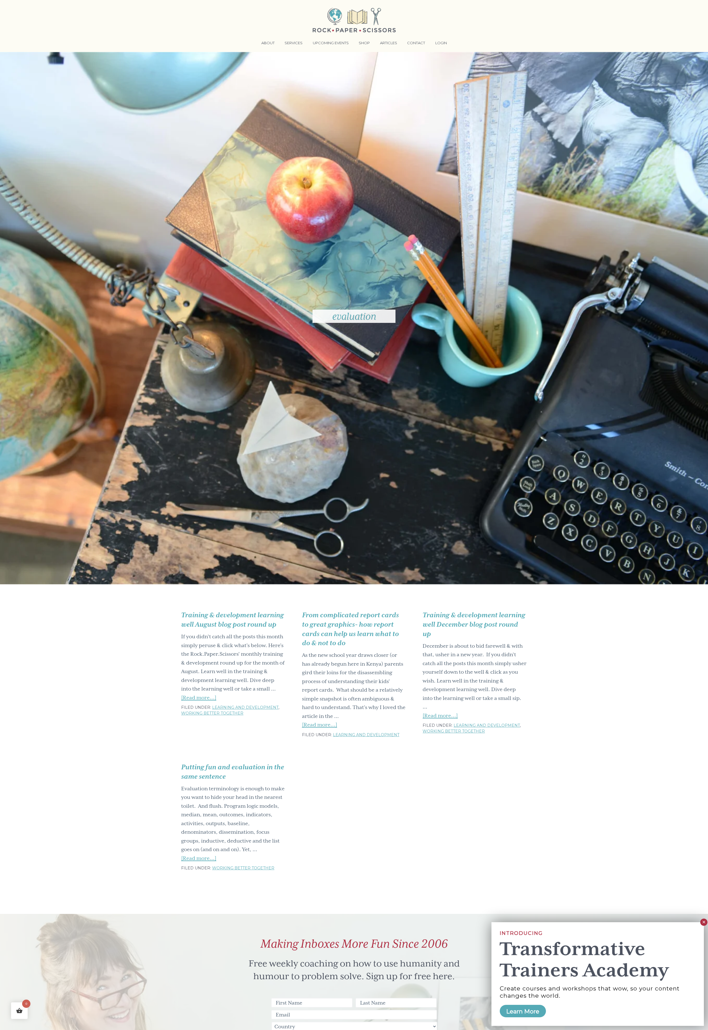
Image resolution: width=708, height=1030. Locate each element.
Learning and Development (245, 707)
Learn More (522, 1011)
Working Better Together (212, 713)
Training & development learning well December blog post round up (474, 624)
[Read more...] (198, 698)
